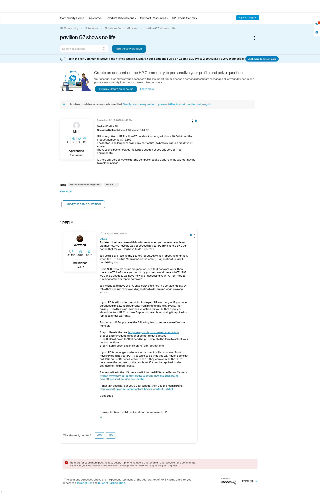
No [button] (111, 435)
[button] (192, 120)
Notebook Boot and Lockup (121, 28)
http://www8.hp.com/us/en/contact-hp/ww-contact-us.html (136, 389)
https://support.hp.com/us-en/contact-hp (153, 332)
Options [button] (256, 37)
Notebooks (91, 28)
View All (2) (66, 191)
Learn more (147, 89)
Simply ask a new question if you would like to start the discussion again (167, 104)
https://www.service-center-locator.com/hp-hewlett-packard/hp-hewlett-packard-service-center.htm (140, 377)
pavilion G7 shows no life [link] (160, 28)
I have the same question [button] (83, 204)
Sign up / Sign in (247, 17)
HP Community (69, 28)
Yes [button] (99, 435)
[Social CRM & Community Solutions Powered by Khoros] (228, 481)
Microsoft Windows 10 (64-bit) (85, 184)
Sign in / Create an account (116, 89)
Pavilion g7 (111, 184)
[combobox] (84, 49)
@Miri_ (104, 239)
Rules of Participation (111, 482)
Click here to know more (262, 59)
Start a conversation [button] (129, 48)
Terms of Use (84, 482)
